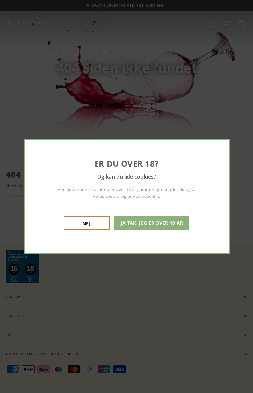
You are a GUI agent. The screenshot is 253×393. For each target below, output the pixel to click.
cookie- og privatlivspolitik (132, 196)
